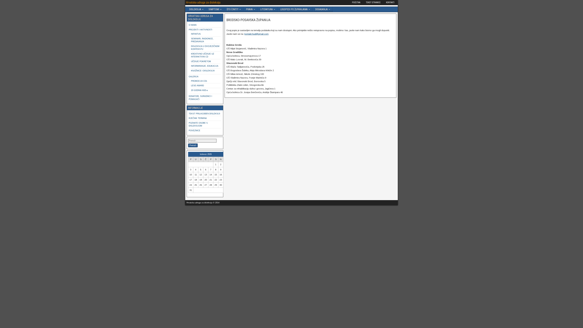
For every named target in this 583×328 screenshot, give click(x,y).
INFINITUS (196, 34)
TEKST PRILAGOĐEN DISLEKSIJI (204, 114)
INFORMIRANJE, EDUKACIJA (204, 66)
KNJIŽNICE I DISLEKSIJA (203, 71)
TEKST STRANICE (373, 2)
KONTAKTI (390, 2)
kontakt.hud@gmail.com (256, 34)
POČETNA (356, 2)
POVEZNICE (194, 130)
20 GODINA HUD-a (199, 90)
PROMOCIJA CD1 (199, 81)
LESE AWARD (197, 85)
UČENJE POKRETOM (201, 61)
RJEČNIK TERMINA (198, 118)
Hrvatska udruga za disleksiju (203, 2)
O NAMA (193, 25)
